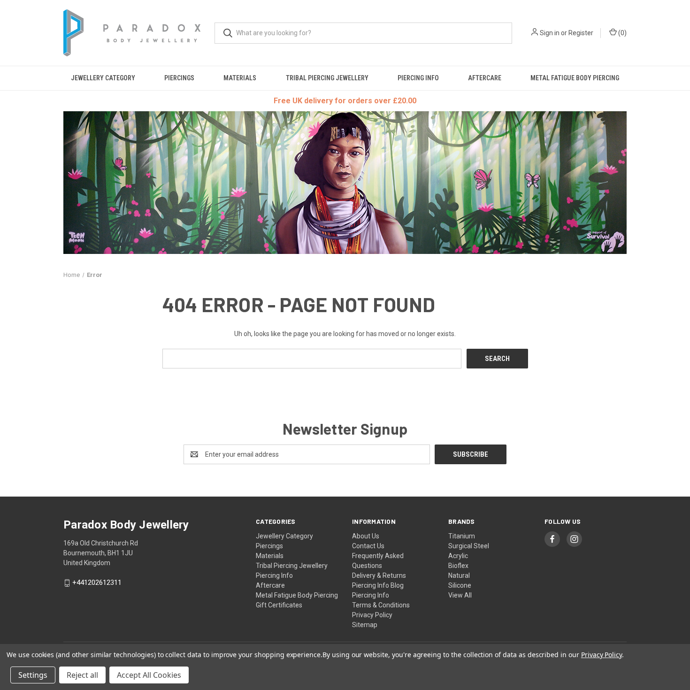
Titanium (461, 536)
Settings (32, 675)
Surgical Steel (468, 546)
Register (580, 33)
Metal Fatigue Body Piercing (574, 78)
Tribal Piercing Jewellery (327, 78)
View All (460, 595)
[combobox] (363, 33)
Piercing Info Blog (378, 585)
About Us (365, 536)
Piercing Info (418, 78)
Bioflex (458, 565)
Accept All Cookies (149, 675)
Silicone (459, 585)
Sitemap (364, 625)
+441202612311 (97, 583)
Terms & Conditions (381, 605)
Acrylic (458, 556)
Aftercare (484, 78)
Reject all (82, 675)
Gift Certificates (279, 605)
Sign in (550, 33)
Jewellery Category (103, 78)
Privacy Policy (372, 615)
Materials (239, 78)
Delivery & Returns (379, 575)
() (622, 33)
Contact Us (368, 546)
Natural (459, 575)
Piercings (179, 78)
